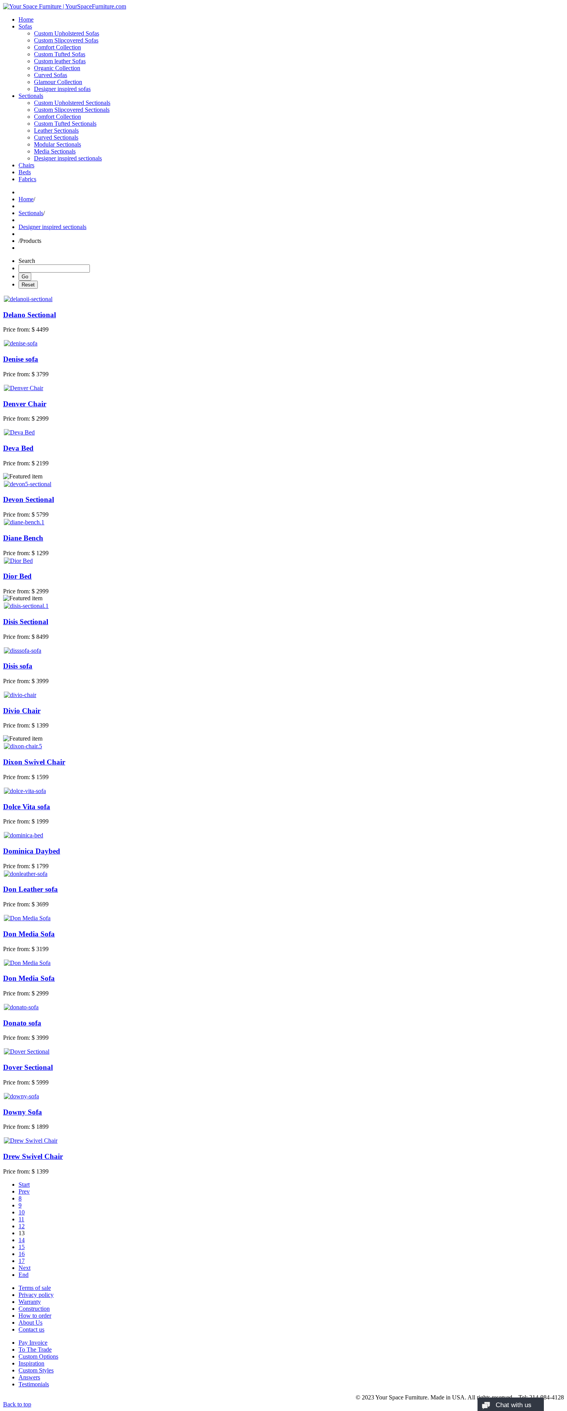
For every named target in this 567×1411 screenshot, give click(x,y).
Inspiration (31, 1363)
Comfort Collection (57, 47)
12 (22, 1226)
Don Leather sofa (30, 889)
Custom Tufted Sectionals (65, 123)
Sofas (25, 26)
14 (22, 1240)
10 (22, 1212)
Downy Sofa (22, 1112)
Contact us (31, 1329)
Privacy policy (36, 1294)
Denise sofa (20, 359)
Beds (25, 172)
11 (21, 1219)
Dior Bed (17, 576)
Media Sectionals (55, 151)
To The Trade (35, 1349)
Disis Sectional (25, 622)
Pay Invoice (33, 1342)
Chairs (26, 165)
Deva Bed (18, 448)
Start (24, 1184)
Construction (34, 1308)
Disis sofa (17, 666)
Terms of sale (35, 1288)
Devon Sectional (28, 499)
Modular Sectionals (57, 144)
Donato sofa (22, 1023)
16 (22, 1254)
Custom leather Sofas (60, 61)
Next (24, 1268)
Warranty (30, 1301)
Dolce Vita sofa (26, 807)
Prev (24, 1191)
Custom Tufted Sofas (59, 54)
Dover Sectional (28, 1067)
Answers (29, 1377)
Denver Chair (24, 404)
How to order (35, 1315)
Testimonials (34, 1384)
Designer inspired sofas (62, 89)
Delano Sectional (29, 315)
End (24, 1274)
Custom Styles (36, 1370)
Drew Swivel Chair (33, 1156)
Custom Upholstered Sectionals (72, 102)
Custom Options (38, 1356)
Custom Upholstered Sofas (66, 33)
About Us (30, 1322)
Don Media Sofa (29, 934)
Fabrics (27, 179)
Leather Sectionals (56, 130)
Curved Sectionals (56, 137)
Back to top (17, 1404)
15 (22, 1247)
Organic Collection (57, 68)
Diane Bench (23, 538)
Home (26, 19)
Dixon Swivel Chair (34, 762)
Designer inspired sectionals (68, 158)
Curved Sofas (50, 75)
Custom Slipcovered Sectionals (72, 109)
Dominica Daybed (31, 851)
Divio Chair (21, 711)
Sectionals (31, 96)
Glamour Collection (58, 82)
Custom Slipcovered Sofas (66, 40)
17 (22, 1261)
